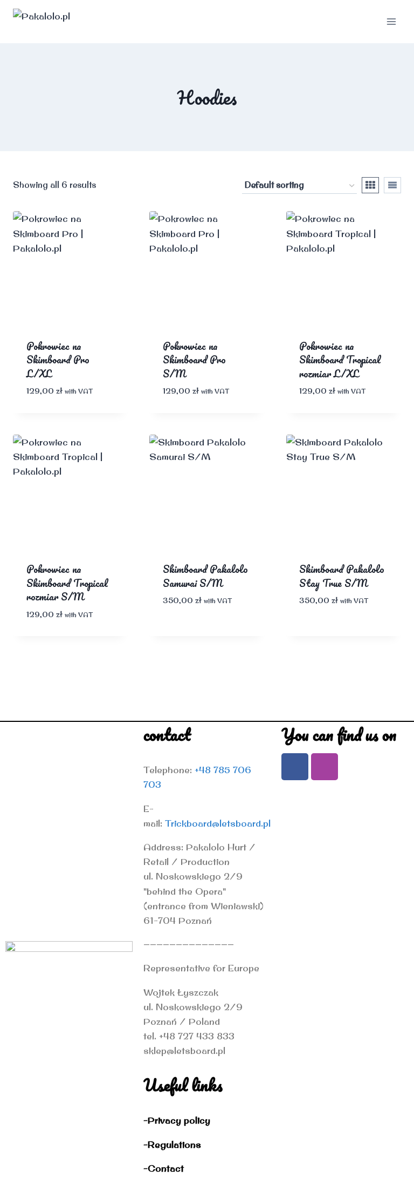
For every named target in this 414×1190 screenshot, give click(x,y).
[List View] (392, 185)
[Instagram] (324, 766)
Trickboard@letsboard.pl (218, 823)
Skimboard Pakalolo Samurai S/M (205, 576)
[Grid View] (370, 185)
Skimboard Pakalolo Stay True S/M (341, 576)
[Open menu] (391, 21)
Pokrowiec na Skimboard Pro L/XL (57, 360)
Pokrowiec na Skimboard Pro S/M (194, 360)
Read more (188, 633)
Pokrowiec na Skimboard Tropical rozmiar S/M (67, 583)
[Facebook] (294, 766)
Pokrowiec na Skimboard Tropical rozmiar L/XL (340, 360)
